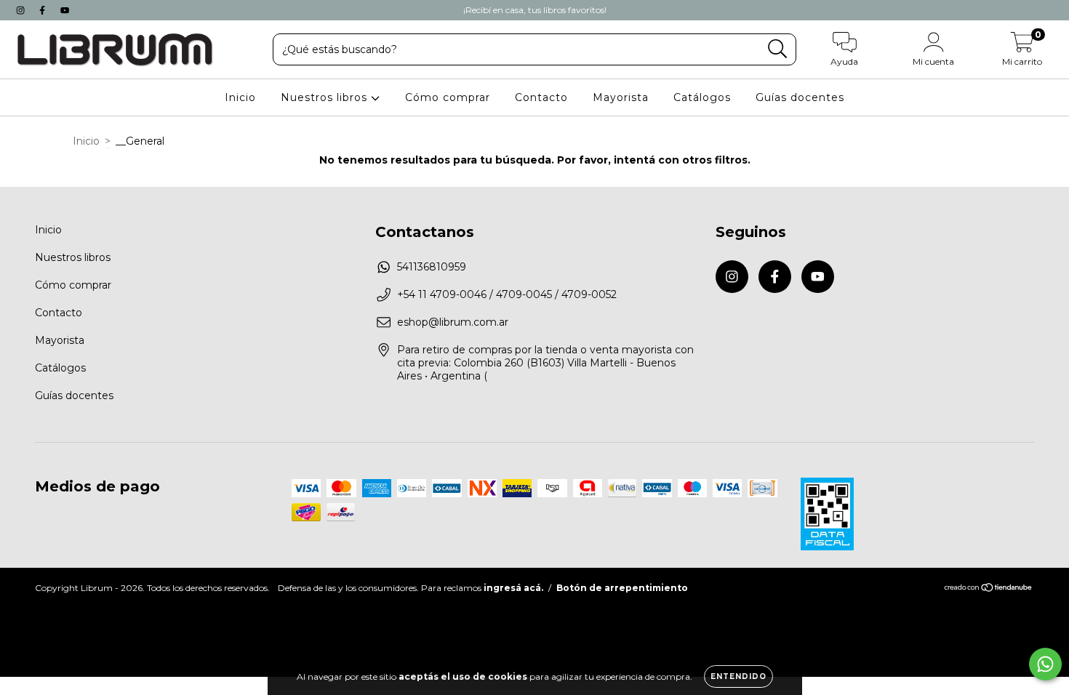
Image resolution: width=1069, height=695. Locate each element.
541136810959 (431, 266)
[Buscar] (778, 49)
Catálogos (702, 97)
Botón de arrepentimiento (622, 587)
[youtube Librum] (64, 10)
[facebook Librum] (44, 10)
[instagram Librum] (22, 10)
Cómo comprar (447, 97)
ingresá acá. (513, 587)
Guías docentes (800, 97)
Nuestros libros (326, 97)
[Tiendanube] (988, 589)
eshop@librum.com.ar (452, 322)
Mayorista (621, 97)
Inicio (240, 97)
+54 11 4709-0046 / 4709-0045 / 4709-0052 (507, 294)
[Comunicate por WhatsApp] (1045, 664)
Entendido (738, 676)
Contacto (541, 97)
